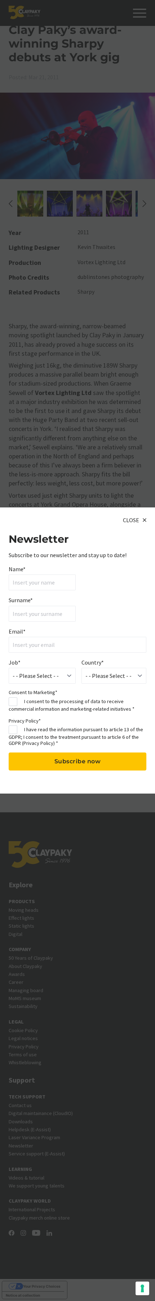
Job (15, 662)
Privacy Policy (38, 743)
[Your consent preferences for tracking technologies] (142, 1288)
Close (131, 520)
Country (92, 662)
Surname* (21, 600)
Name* (17, 569)
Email (17, 631)
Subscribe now (77, 761)
